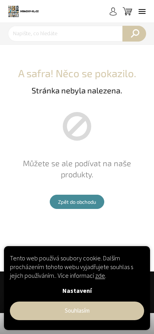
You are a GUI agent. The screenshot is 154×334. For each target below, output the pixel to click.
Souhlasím (77, 311)
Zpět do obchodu (77, 202)
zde (100, 275)
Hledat (134, 34)
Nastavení (77, 291)
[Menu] (142, 11)
